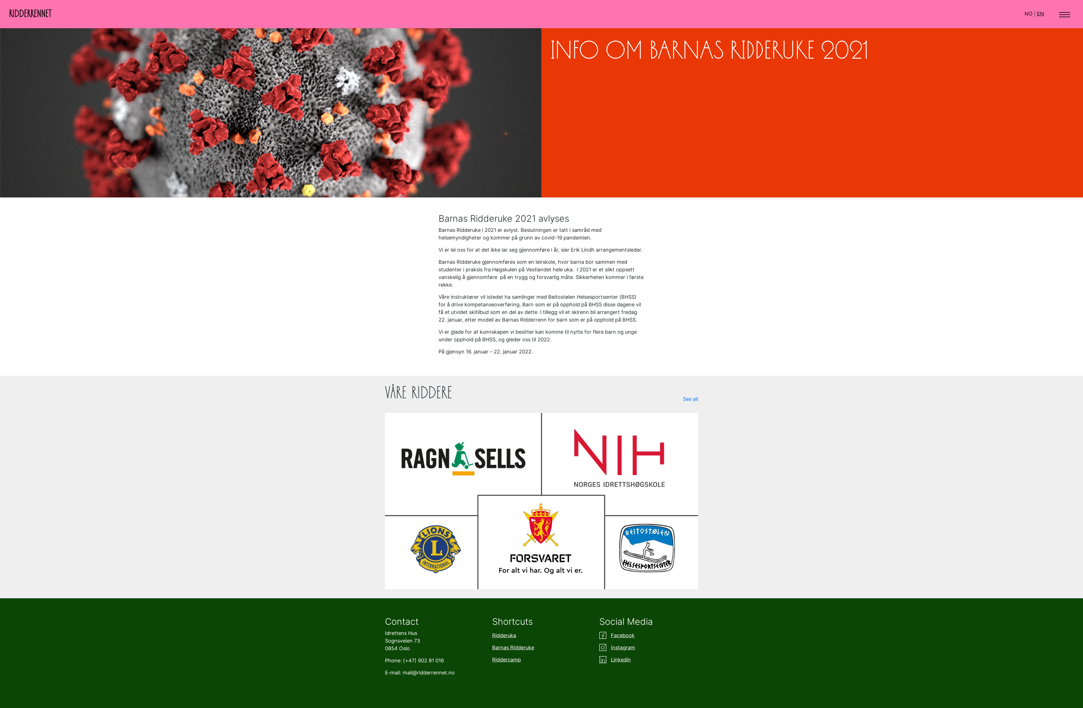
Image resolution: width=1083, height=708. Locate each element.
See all (690, 399)
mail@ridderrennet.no (429, 673)
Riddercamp (506, 660)
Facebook (623, 635)
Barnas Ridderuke (513, 647)
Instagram (623, 647)
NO (1029, 14)
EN (1040, 14)
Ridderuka (504, 635)
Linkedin (621, 660)
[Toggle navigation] (1064, 14)
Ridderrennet (30, 14)
